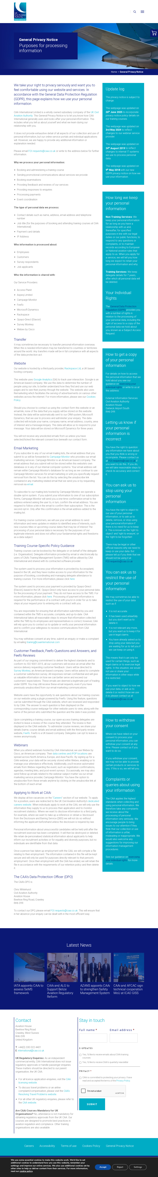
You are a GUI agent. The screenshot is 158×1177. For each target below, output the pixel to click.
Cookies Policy (91, 1145)
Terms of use (69, 1145)
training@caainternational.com (43, 642)
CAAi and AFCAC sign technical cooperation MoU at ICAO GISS (128, 989)
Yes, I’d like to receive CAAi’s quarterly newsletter (105, 1062)
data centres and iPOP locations (70, 753)
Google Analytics (43, 379)
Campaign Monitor (60, 456)
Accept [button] (103, 1167)
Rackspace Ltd (72, 368)
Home (114, 72)
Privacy (85, 1071)
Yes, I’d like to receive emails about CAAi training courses (105, 1056)
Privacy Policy (123, 1080)
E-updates (86, 1048)
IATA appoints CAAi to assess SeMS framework (28, 989)
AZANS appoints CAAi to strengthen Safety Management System (95, 989)
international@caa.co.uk (31, 1050)
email (30, 484)
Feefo (26, 733)
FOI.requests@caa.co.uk (41, 151)
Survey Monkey (22, 670)
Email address (122, 1029)
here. (72, 578)
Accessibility (47, 1145)
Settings (138, 1167)
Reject (120, 1167)
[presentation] (102, 1091)
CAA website (29, 1102)
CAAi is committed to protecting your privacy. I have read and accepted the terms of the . (107, 1079)
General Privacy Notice (120, 1145)
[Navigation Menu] (142, 11)
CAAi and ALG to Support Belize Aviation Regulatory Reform (60, 991)
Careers (57, 797)
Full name (88, 1029)
